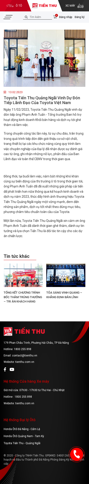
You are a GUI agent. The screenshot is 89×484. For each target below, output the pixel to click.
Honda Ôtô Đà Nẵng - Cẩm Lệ (22, 429)
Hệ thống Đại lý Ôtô (20, 420)
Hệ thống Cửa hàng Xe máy (26, 381)
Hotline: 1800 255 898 (17, 349)
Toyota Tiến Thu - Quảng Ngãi (22, 443)
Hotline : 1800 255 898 (18, 396)
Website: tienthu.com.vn (19, 362)
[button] (82, 287)
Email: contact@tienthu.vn (20, 355)
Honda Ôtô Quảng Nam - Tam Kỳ (24, 436)
